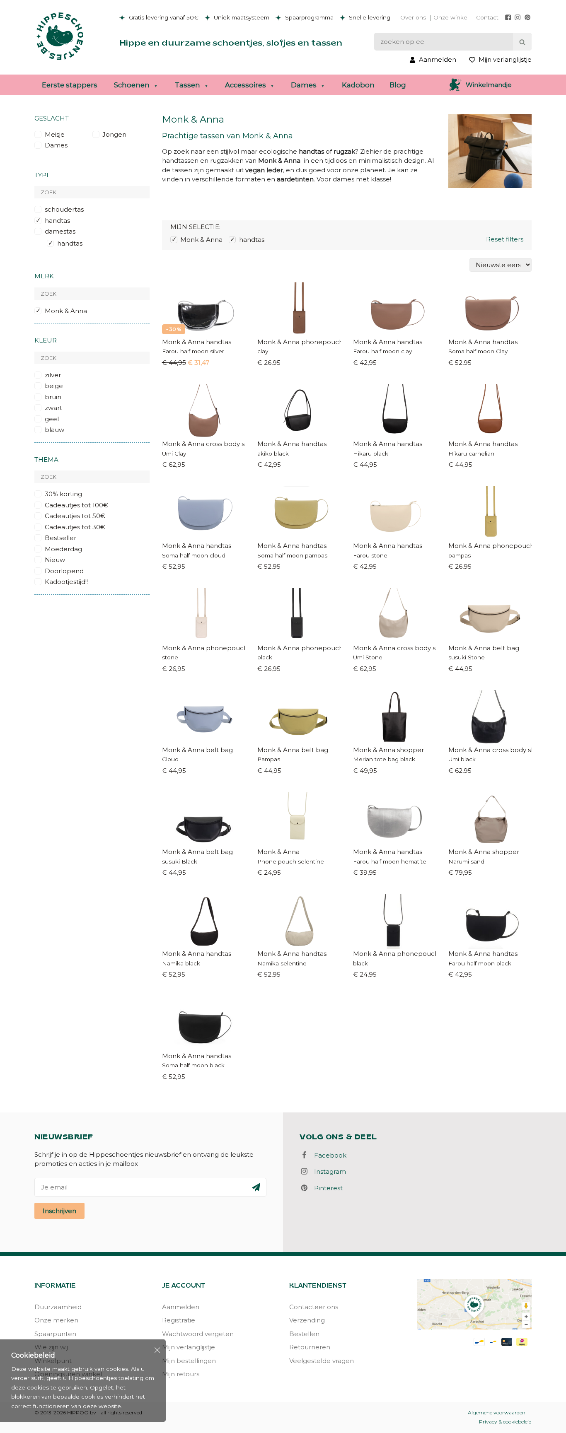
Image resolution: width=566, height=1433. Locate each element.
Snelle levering (368, 17)
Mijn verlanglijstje (188, 1347)
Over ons (413, 17)
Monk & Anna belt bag (483, 648)
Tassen (187, 85)
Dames (304, 85)
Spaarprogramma (308, 17)
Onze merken (56, 1320)
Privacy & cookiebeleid (505, 1422)
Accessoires (245, 85)
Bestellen (304, 1334)
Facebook (327, 1155)
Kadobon (358, 85)
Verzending (307, 1320)
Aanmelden (180, 1307)
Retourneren (309, 1347)
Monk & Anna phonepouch (299, 342)
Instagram (327, 1171)
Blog (397, 85)
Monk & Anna (278, 852)
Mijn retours (180, 1374)
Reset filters (504, 239)
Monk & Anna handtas (196, 342)
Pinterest (326, 1188)
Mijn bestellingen (189, 1361)
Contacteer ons (313, 1307)
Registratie (178, 1320)
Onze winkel (451, 17)
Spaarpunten (55, 1334)
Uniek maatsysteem (240, 17)
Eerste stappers (69, 85)
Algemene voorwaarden (496, 1412)
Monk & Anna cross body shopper (203, 444)
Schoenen (132, 85)
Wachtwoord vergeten (198, 1334)
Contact (487, 17)
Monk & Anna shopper (388, 750)
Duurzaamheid (58, 1307)
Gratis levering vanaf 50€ (162, 17)
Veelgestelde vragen (321, 1361)
